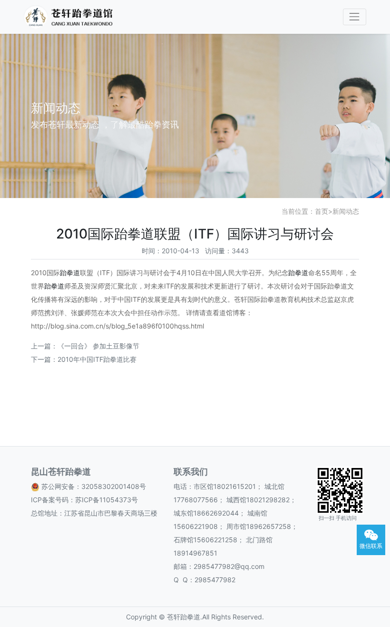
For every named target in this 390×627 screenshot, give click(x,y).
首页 (321, 211)
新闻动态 (345, 211)
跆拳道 (70, 273)
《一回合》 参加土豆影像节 (98, 346)
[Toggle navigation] (354, 17)
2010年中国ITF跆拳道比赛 (97, 359)
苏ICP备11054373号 (106, 500)
